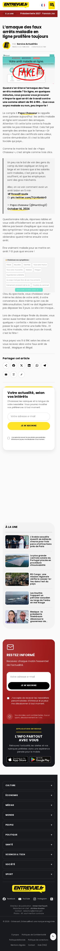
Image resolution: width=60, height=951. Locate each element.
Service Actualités (27, 44)
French (43, 5)
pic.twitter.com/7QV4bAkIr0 (28, 198)
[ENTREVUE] (29, 889)
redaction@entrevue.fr (32, 911)
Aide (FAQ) (42, 945)
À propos (15, 934)
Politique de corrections (38, 940)
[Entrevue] (16, 5)
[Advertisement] (30, 488)
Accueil (5, 19)
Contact (31, 945)
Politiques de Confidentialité (34, 934)
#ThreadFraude (18, 194)
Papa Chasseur (27, 113)
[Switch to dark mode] (53, 936)
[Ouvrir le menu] (51, 5)
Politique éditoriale (17, 940)
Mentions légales (18, 945)
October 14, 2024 (18, 209)
